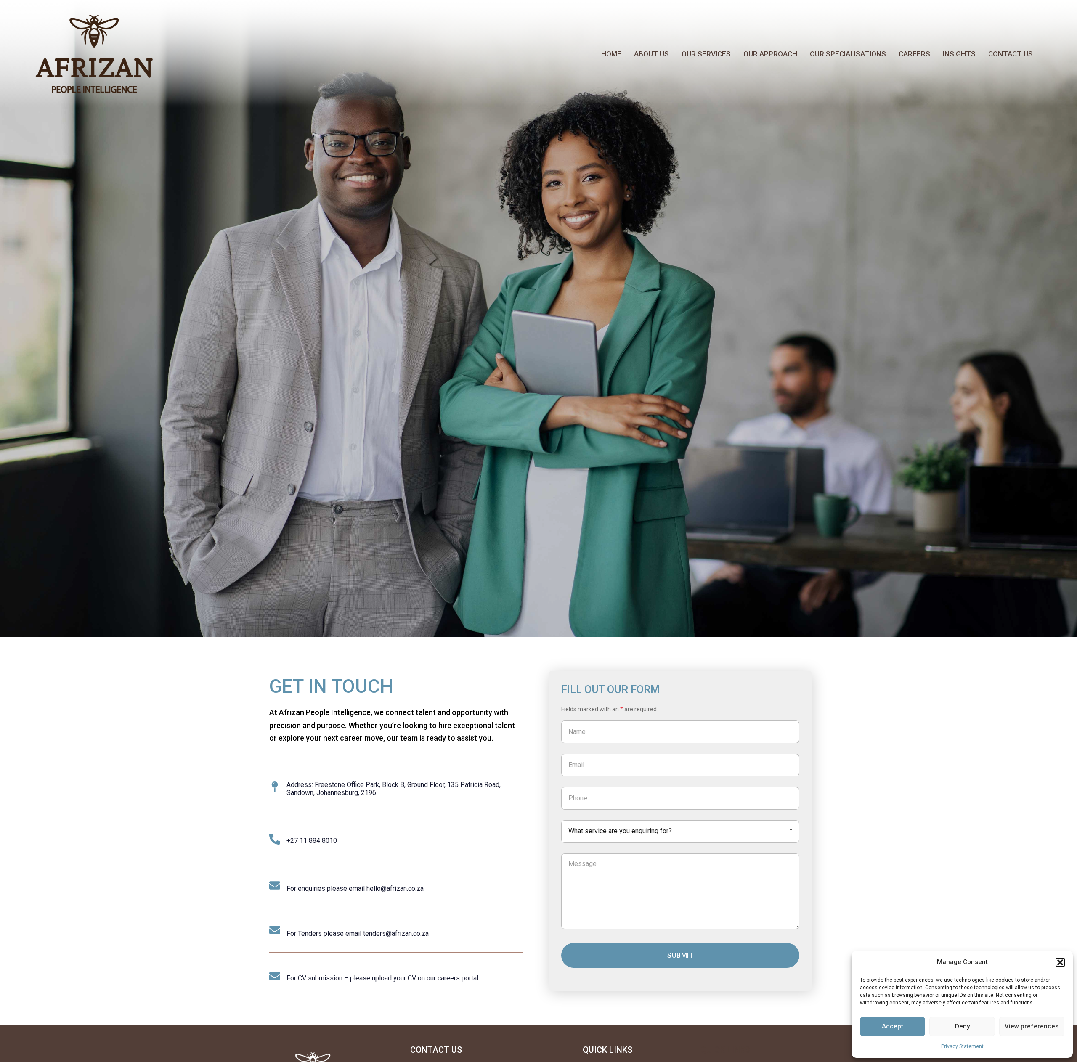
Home (611, 54)
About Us (651, 54)
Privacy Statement (962, 1046)
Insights (959, 54)
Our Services (706, 54)
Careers (914, 54)
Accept (892, 1026)
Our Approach (770, 54)
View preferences (1031, 1026)
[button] (1060, 962)
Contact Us (1010, 54)
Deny (962, 1026)
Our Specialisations (848, 54)
